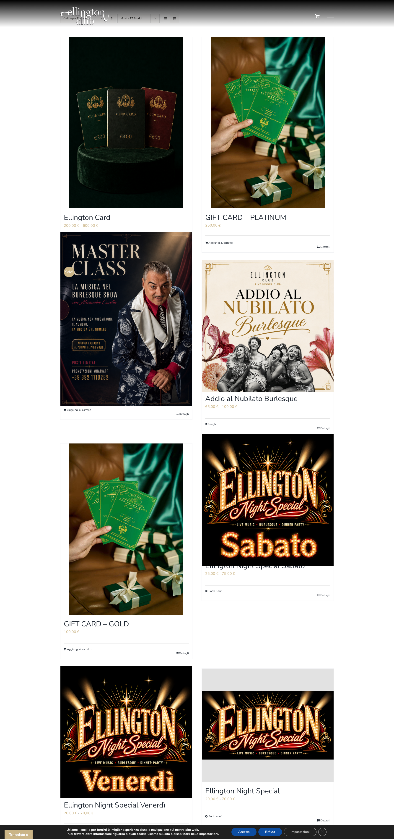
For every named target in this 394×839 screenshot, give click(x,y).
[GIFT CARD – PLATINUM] (268, 122)
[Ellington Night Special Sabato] (268, 500)
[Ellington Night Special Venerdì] (126, 732)
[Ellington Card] (126, 122)
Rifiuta (270, 832)
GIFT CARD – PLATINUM (245, 217)
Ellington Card (87, 217)
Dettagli (184, 414)
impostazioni (208, 834)
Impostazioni (300, 832)
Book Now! (215, 591)
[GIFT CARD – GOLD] (126, 529)
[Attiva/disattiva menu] (330, 16)
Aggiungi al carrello (79, 410)
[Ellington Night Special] (268, 725)
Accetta (244, 832)
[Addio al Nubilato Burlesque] (268, 325)
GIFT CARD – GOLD (96, 624)
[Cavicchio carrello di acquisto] (317, 15)
